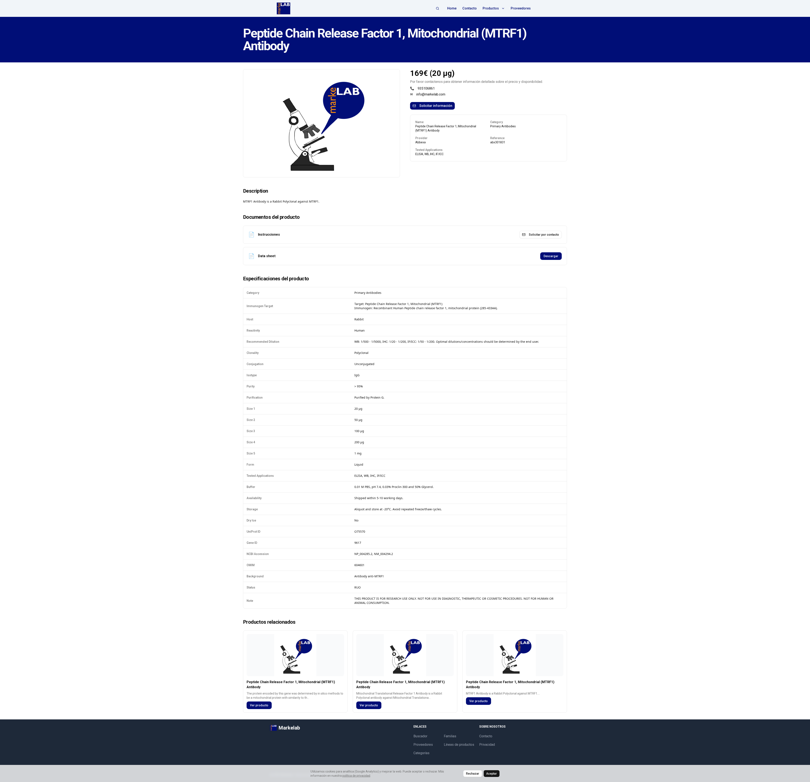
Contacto (469, 8)
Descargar (551, 256)
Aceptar (491, 773)
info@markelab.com (430, 94)
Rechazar (472, 773)
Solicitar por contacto (544, 234)
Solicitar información (435, 106)
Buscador (420, 736)
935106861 (426, 88)
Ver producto (259, 705)
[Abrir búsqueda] (437, 8)
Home (451, 8)
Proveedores (521, 8)
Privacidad (487, 745)
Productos (491, 8)
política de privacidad (356, 775)
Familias (450, 736)
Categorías (421, 753)
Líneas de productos (459, 745)
